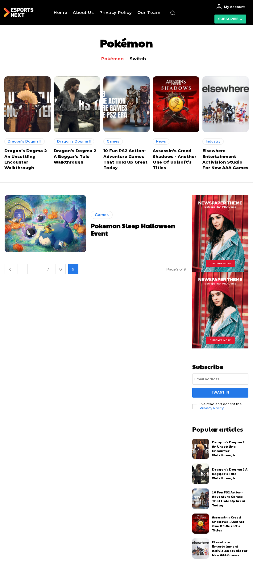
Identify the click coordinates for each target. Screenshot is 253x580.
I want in (220, 392)
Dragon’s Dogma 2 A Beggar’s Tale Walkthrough (75, 156)
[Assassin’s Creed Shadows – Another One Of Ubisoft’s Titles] (176, 104)
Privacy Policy (212, 408)
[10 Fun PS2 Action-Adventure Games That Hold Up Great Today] (126, 104)
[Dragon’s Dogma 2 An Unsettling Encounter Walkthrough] (27, 104)
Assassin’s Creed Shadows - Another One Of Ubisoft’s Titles (228, 523)
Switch (138, 59)
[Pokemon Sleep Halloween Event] (45, 223)
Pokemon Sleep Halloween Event (133, 229)
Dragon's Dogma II (24, 141)
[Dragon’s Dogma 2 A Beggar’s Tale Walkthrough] (77, 104)
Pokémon (112, 59)
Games (113, 141)
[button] (172, 13)
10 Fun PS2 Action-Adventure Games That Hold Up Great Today (229, 498)
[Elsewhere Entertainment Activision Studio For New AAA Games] (225, 104)
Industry (213, 141)
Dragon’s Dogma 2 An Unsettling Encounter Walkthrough (228, 448)
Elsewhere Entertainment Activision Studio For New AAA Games (229, 548)
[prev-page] (10, 269)
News (161, 141)
